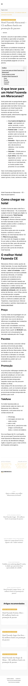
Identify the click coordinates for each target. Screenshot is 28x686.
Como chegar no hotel (8, 74)
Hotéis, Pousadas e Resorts (8, 19)
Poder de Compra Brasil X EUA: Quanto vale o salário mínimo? (14, 541)
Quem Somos (10, 678)
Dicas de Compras (8, 538)
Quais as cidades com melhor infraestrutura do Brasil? (14, 494)
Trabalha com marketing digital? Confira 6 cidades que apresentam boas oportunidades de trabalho (14, 566)
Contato (18, 678)
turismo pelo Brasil (7, 305)
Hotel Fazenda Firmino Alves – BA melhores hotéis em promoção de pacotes (13, 615)
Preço (5, 78)
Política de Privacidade (14, 680)
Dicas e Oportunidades (18, 538)
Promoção (6, 82)
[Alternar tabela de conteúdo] (23, 68)
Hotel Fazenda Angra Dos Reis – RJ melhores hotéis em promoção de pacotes (13, 637)
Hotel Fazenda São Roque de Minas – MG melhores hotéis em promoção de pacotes (13, 660)
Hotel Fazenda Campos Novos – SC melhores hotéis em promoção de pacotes (14, 591)
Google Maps (13, 237)
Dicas (14, 491)
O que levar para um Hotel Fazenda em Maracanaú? (13, 71)
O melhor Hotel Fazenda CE (10, 76)
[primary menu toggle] (2, 4)
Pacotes (6, 80)
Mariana (5, 32)
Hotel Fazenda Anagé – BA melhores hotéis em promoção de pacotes (14, 518)
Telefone (6, 84)
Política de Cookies (14, 682)
